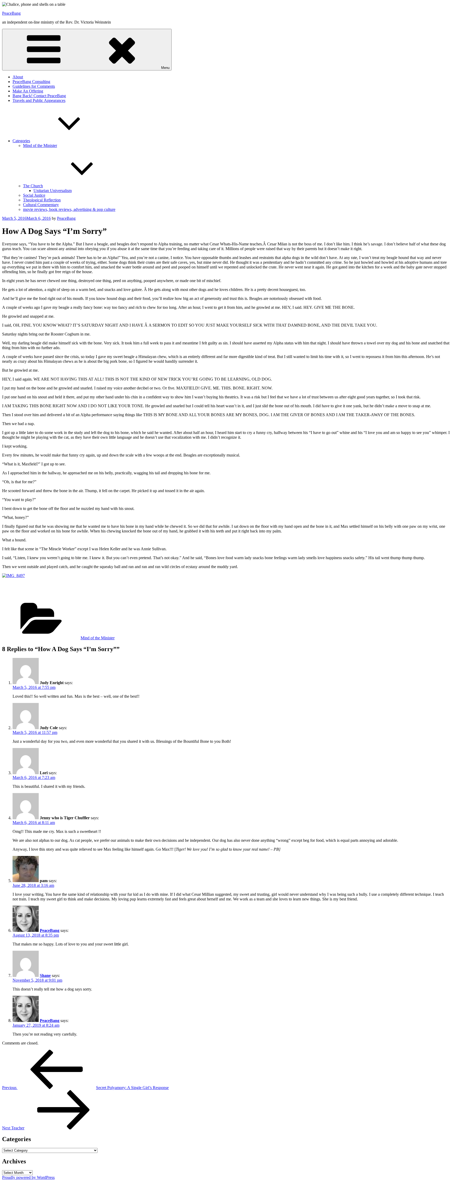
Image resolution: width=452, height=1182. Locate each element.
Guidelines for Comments (34, 86)
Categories (21, 141)
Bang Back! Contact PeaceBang (39, 96)
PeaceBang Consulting (31, 81)
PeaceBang (11, 13)
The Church (33, 186)
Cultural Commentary (41, 204)
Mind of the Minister (40, 145)
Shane (45, 975)
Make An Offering (28, 91)
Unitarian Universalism (52, 190)
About (18, 77)
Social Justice (34, 195)
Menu (165, 68)
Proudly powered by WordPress (28, 1177)
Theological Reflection (42, 200)
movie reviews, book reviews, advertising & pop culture (69, 209)
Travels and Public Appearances (39, 100)
